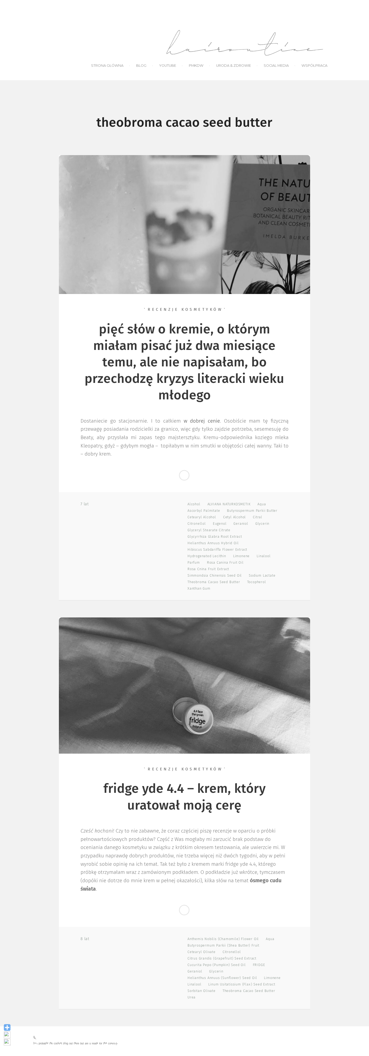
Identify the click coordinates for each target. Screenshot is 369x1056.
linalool (263, 556)
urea (191, 997)
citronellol (196, 524)
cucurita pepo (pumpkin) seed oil (216, 965)
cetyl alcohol (234, 517)
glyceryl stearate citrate (208, 530)
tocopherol (256, 582)
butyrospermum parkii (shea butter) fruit (223, 945)
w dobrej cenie (202, 421)
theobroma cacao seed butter (213, 582)
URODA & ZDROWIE (233, 66)
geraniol (240, 524)
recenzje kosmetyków (185, 310)
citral (257, 517)
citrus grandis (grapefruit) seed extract (221, 958)
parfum (193, 562)
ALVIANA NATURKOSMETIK (229, 504)
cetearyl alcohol (201, 517)
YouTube (167, 66)
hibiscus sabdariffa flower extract (217, 550)
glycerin (262, 524)
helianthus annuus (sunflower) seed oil (222, 978)
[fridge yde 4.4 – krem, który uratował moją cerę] (184, 685)
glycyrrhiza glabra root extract (214, 537)
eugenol (220, 524)
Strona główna (107, 66)
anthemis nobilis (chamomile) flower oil (223, 939)
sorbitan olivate (201, 991)
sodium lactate (262, 575)
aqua (261, 504)
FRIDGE (259, 965)
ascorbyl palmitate (203, 511)
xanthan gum (198, 588)
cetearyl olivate (201, 952)
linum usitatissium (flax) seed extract (241, 984)
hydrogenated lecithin (206, 556)
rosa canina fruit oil (225, 562)
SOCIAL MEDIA (276, 66)
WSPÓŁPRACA (314, 66)
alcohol (193, 504)
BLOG (141, 66)
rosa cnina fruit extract (208, 569)
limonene (241, 556)
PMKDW (196, 66)
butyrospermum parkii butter (252, 511)
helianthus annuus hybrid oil (213, 543)
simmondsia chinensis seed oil (214, 575)
